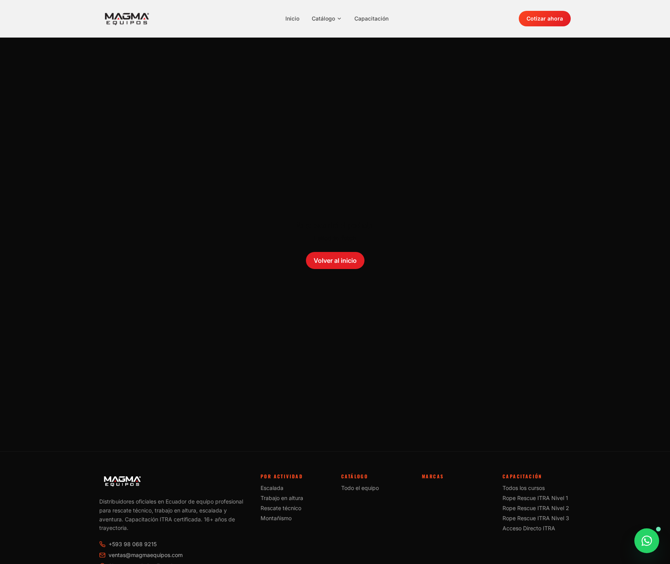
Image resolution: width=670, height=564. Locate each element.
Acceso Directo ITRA (528, 528)
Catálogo (323, 18)
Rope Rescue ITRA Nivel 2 (535, 508)
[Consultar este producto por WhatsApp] (646, 540)
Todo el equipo (360, 488)
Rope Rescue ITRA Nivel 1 (535, 498)
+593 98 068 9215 (133, 544)
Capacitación (371, 18)
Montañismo (276, 518)
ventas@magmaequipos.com (146, 555)
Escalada (272, 488)
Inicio (292, 18)
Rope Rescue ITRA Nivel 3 (535, 518)
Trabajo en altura (282, 498)
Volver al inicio (335, 260)
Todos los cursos (523, 488)
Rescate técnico (281, 508)
